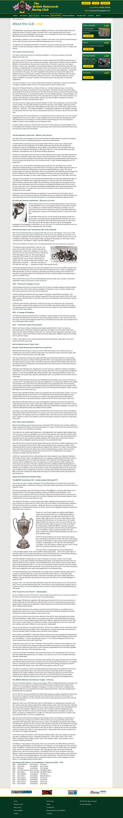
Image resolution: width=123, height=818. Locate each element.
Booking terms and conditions (56, 810)
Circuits (16, 813)
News (48, 804)
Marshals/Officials (69, 15)
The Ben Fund (81, 15)
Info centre (23, 15)
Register (86, 3)
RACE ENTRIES (56, 15)
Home (15, 15)
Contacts (91, 15)
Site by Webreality (85, 804)
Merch (98, 15)
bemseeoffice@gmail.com (100, 11)
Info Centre (50, 801)
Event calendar (18, 810)
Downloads (50, 807)
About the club (34, 15)
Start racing (45, 15)
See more (88, 36)
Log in (95, 3)
